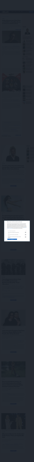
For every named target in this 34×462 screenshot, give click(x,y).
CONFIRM (12, 239)
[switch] (25, 232)
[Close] (28, 222)
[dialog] (17, 231)
